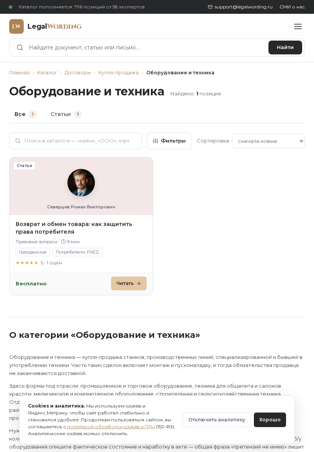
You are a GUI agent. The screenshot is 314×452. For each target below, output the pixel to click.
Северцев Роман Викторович (81, 207)
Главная (19, 72)
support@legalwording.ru (244, 7)
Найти (285, 47)
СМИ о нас (292, 7)
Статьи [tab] (65, 114)
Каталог (47, 72)
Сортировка (213, 141)
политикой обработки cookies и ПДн (111, 426)
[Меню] (298, 26)
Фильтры (173, 141)
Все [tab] (24, 114)
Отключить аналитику (216, 420)
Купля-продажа (118, 72)
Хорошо (270, 420)
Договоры (78, 72)
